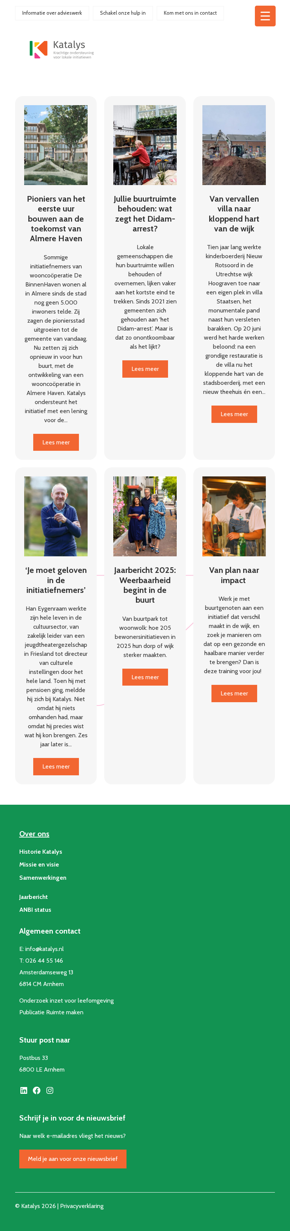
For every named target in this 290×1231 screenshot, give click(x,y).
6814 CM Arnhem (41, 984)
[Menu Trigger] (265, 16)
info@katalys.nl (44, 948)
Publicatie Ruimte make (49, 1012)
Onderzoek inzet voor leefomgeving (66, 1000)
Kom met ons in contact (190, 13)
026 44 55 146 (44, 960)
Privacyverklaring (81, 1206)
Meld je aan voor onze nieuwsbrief (73, 1158)
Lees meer (60, 444)
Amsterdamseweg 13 (46, 972)
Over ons (34, 833)
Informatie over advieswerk (52, 13)
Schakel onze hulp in (123, 13)
